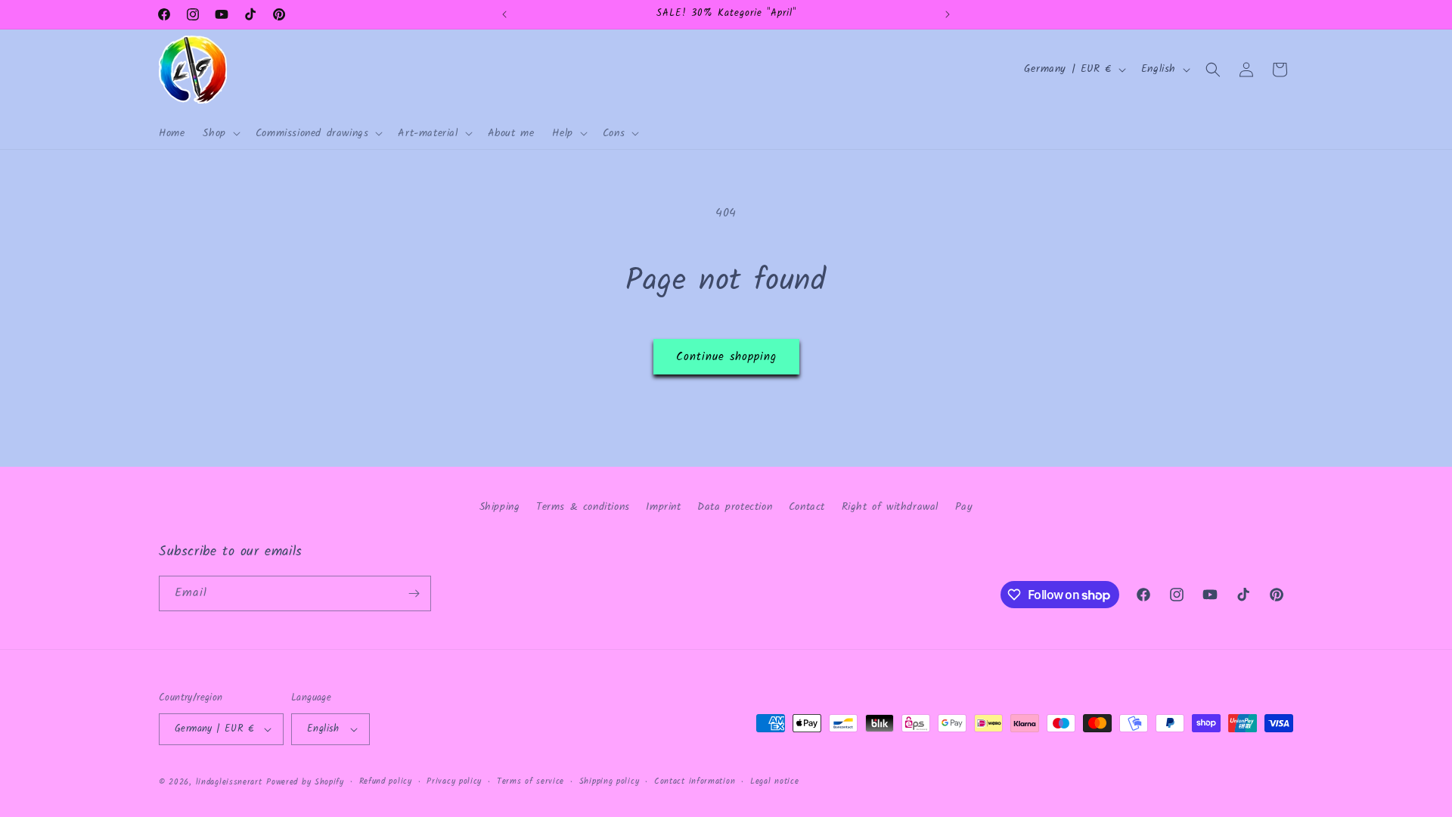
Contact (807, 507)
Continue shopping (726, 357)
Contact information (694, 781)
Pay (964, 507)
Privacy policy (454, 781)
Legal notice (774, 781)
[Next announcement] (947, 14)
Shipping (499, 507)
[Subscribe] (413, 593)
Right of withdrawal (890, 507)
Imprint (663, 507)
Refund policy (385, 781)
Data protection (734, 507)
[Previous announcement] (504, 14)
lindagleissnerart (229, 782)
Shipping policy (609, 781)
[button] (220, 133)
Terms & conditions (583, 507)
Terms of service (530, 781)
